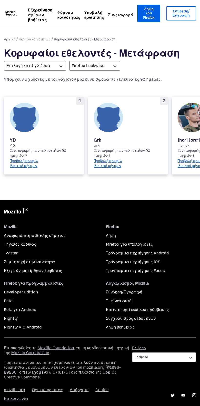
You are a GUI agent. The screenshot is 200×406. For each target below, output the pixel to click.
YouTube (183, 395)
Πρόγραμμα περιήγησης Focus (135, 270)
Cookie (102, 389)
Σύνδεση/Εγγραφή (181, 13)
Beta (8, 301)
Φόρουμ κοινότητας (68, 15)
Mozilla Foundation (56, 348)
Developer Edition (21, 292)
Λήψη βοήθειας (120, 327)
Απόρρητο (79, 389)
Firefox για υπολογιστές (129, 244)
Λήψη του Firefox (148, 13)
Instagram (194, 395)
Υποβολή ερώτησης (94, 15)
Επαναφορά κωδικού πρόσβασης (137, 309)
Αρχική (9, 39)
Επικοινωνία (16, 398)
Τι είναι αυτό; (119, 301)
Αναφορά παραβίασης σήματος (35, 235)
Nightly (11, 318)
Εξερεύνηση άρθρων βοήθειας (40, 15)
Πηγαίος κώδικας (20, 244)
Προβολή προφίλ (24, 161)
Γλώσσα (139, 348)
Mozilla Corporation (30, 352)
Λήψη (111, 235)
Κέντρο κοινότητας (34, 39)
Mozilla (16, 211)
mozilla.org (14, 389)
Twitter (11, 253)
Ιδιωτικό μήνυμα (23, 166)
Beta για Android (20, 309)
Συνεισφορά (120, 15)
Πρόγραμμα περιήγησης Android (137, 253)
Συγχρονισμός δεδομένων (131, 318)
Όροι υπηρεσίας (47, 389)
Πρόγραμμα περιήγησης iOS (133, 262)
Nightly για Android (23, 327)
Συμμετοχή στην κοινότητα (29, 262)
